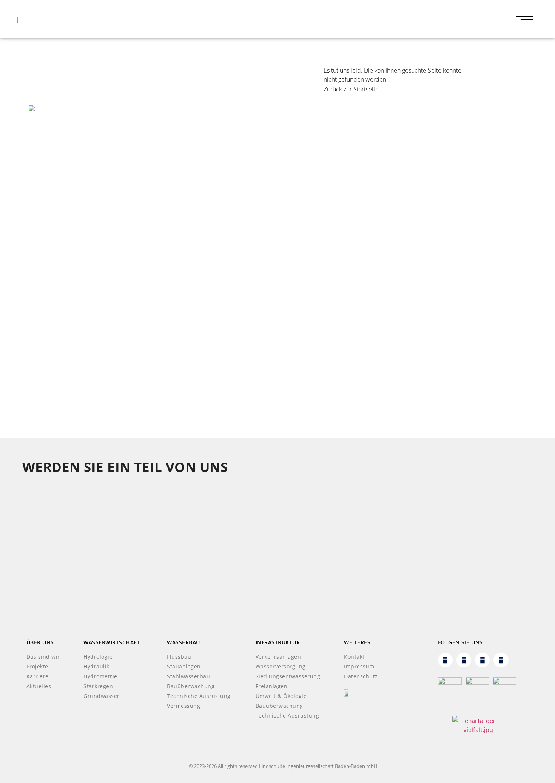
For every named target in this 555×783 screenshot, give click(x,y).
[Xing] (463, 660)
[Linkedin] (445, 660)
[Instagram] (500, 660)
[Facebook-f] (482, 660)
